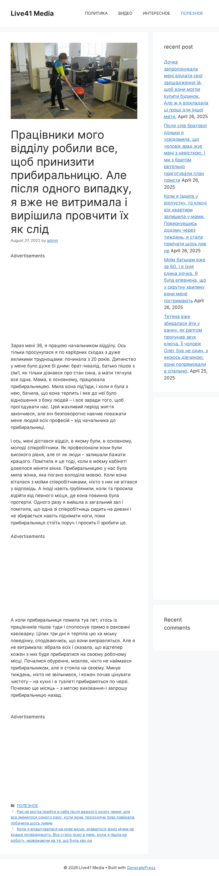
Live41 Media (32, 13)
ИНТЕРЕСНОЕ (156, 13)
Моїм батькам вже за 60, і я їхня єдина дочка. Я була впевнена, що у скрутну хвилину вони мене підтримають (185, 280)
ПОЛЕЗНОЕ (192, 13)
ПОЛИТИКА (96, 13)
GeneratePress (141, 867)
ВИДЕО (125, 13)
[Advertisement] (74, 296)
